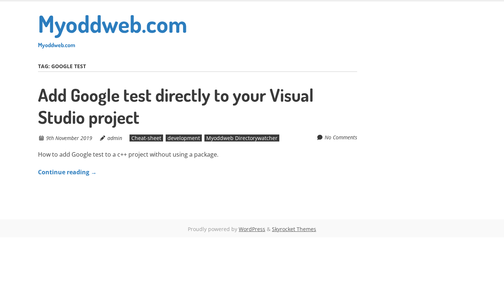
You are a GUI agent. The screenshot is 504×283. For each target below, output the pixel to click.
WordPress (252, 229)
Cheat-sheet (146, 138)
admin (114, 138)
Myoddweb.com (112, 28)
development (184, 138)
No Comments (341, 137)
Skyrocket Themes (294, 229)
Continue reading (67, 172)
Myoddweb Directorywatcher (241, 138)
